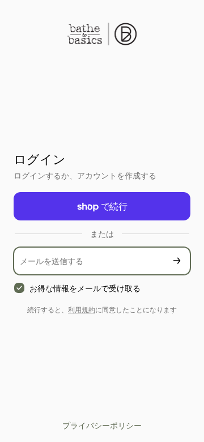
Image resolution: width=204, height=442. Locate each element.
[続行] (176, 261)
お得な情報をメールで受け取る (85, 288)
